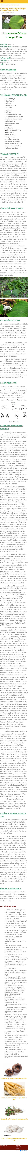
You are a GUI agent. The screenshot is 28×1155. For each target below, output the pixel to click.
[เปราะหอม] (14, 22)
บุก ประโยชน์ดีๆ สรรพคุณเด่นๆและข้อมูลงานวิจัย (13, 1078)
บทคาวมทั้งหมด (9, 5)
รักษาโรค (11, 12)
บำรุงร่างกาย (6, 12)
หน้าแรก (2, 5)
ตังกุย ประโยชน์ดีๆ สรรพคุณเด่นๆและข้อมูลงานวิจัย (14, 1119)
